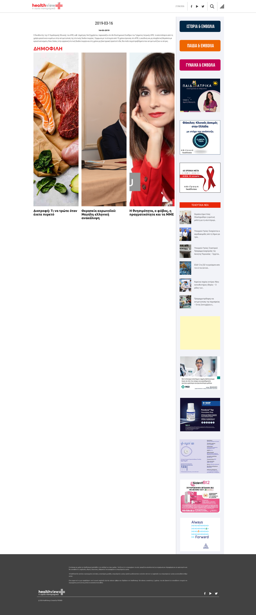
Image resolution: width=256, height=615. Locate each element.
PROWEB (59, 600)
